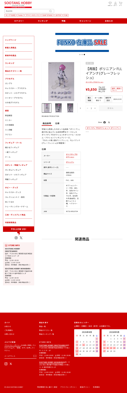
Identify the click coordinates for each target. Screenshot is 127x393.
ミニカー (8, 120)
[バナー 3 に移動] (84, 54)
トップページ (10, 40)
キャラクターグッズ (13, 192)
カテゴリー (19, 21)
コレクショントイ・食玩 (15, 197)
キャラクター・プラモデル (15, 88)
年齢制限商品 (10, 222)
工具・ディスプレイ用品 (15, 214)
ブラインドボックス (33, 15)
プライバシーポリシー (12, 345)
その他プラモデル (12, 102)
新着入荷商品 (10, 47)
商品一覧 (42, 326)
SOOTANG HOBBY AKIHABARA (17, 268)
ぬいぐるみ (9, 202)
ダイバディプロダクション (71, 155)
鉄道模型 (8, 115)
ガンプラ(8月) (10, 15)
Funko (20, 15)
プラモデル (9, 78)
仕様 (57, 123)
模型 (7, 110)
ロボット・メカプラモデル (15, 93)
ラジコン (8, 134)
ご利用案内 (8, 330)
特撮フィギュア (11, 179)
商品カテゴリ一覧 (45, 330)
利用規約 (96, 387)
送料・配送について (117, 89)
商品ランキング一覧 (46, 334)
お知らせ (109, 21)
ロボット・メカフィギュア (15, 174)
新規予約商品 (10, 55)
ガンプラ (8, 83)
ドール (7, 157)
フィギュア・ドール (13, 142)
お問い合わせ (9, 334)
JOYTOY (58, 15)
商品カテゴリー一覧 (13, 71)
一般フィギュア (11, 152)
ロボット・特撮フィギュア (16, 165)
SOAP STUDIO (47, 15)
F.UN (65, 15)
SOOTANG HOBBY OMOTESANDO (12, 250)
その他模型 (9, 125)
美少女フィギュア (12, 147)
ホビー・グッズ (11, 187)
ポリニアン (70, 162)
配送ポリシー (85, 387)
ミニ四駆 (8, 129)
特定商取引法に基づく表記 (47, 387)
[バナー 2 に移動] (82, 54)
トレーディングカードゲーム (16, 206)
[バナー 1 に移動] (79, 54)
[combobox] (29, 11)
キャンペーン (85, 21)
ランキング (43, 21)
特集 (64, 21)
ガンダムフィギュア (13, 170)
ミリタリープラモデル (14, 98)
